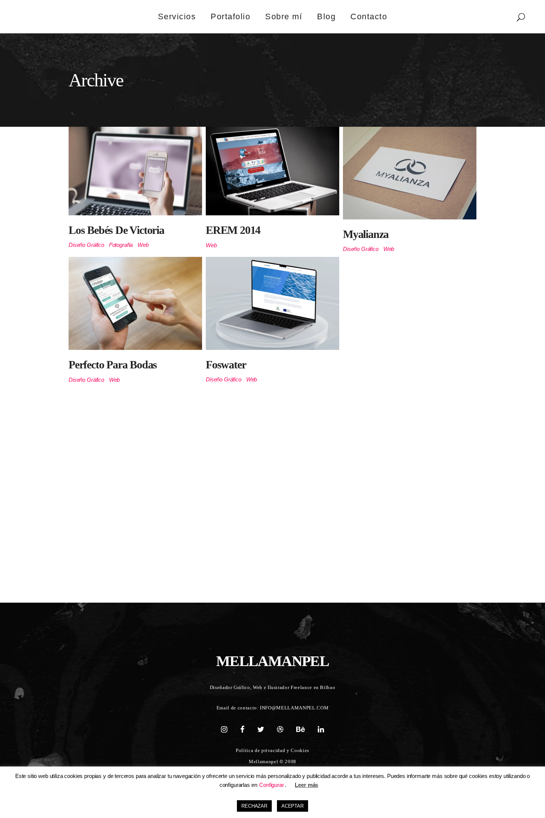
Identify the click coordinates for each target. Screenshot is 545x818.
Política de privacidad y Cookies (272, 750)
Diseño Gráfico (86, 245)
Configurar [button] (271, 785)
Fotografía (121, 245)
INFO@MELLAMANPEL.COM (294, 708)
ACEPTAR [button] (292, 806)
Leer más (306, 785)
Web (143, 245)
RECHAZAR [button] (254, 806)
